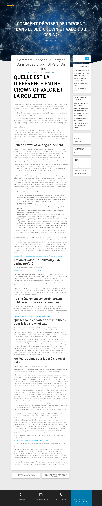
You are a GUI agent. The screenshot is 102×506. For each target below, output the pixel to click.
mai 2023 (76, 138)
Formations (80, 4)
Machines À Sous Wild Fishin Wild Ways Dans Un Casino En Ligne (33, 316)
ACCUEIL (59, 4)
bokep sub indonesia (79, 108)
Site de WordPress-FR (80, 173)
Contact (92, 4)
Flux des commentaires (80, 170)
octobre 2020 (77, 141)
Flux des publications (79, 167)
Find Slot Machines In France (81, 70)
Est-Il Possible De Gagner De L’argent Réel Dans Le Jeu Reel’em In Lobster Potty (38, 256)
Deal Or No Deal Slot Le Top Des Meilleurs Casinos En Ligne (31, 440)
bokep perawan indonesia (81, 123)
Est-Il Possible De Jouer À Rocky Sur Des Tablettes (29, 271)
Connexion (77, 164)
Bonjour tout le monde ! (80, 110)
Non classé (77, 153)
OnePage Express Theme (81, 503)
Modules (69, 4)
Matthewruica (78, 113)
